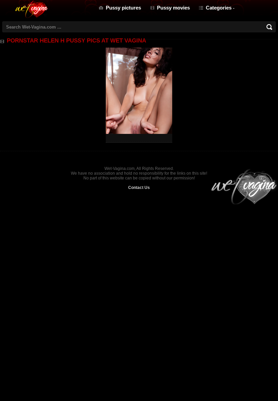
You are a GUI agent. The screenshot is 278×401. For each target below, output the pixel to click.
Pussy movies (173, 8)
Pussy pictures (123, 8)
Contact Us (139, 187)
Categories (219, 8)
